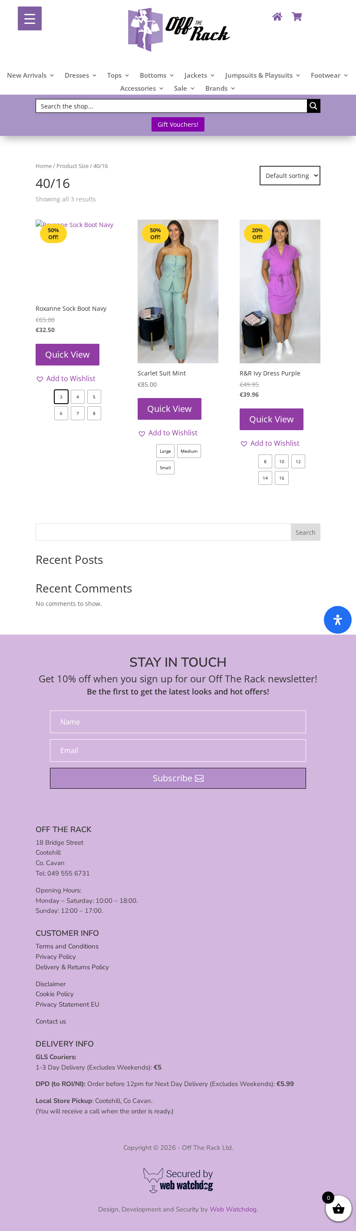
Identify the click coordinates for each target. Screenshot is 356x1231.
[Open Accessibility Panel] (338, 620)
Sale (180, 88)
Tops (114, 75)
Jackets (196, 75)
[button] (66, 378)
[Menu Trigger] (30, 18)
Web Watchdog (233, 1209)
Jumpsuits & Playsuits (259, 75)
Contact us (51, 1021)
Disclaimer (51, 984)
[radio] (61, 396)
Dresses (77, 75)
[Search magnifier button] (313, 105)
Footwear (325, 75)
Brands (216, 88)
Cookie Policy (55, 994)
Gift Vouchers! (178, 124)
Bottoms (153, 75)
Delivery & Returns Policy (72, 967)
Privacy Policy (56, 956)
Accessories (138, 88)
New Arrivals (26, 75)
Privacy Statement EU (67, 1004)
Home (44, 166)
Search (306, 532)
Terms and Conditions (67, 946)
